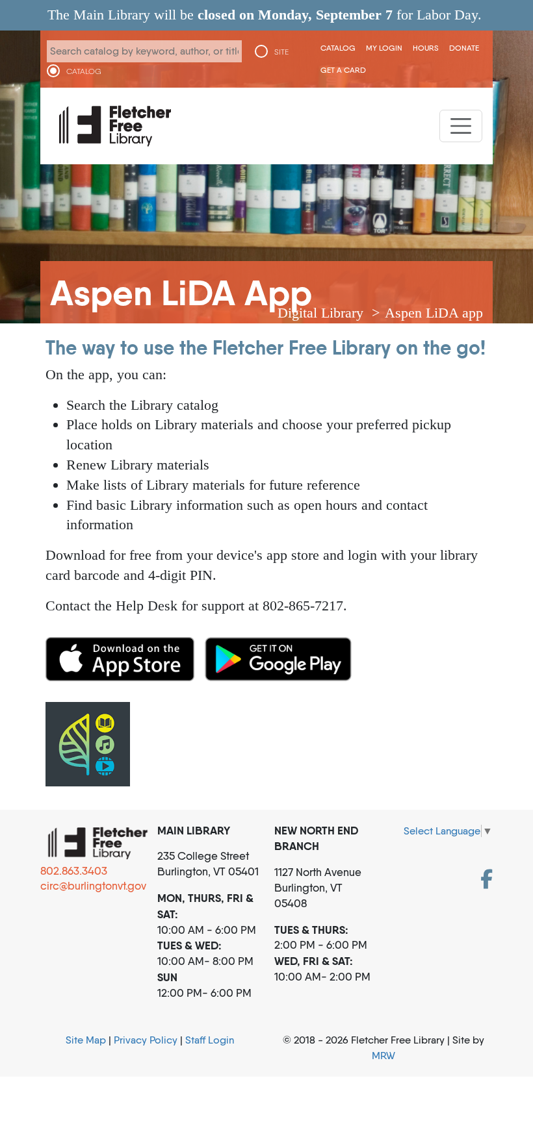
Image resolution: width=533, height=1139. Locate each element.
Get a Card (343, 70)
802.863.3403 (73, 870)
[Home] (115, 126)
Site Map (86, 1040)
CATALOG (83, 71)
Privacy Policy (145, 1040)
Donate (464, 48)
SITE (281, 51)
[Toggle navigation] (460, 126)
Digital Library (320, 313)
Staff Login (209, 1040)
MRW (383, 1055)
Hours (426, 48)
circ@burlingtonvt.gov (93, 885)
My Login (384, 48)
